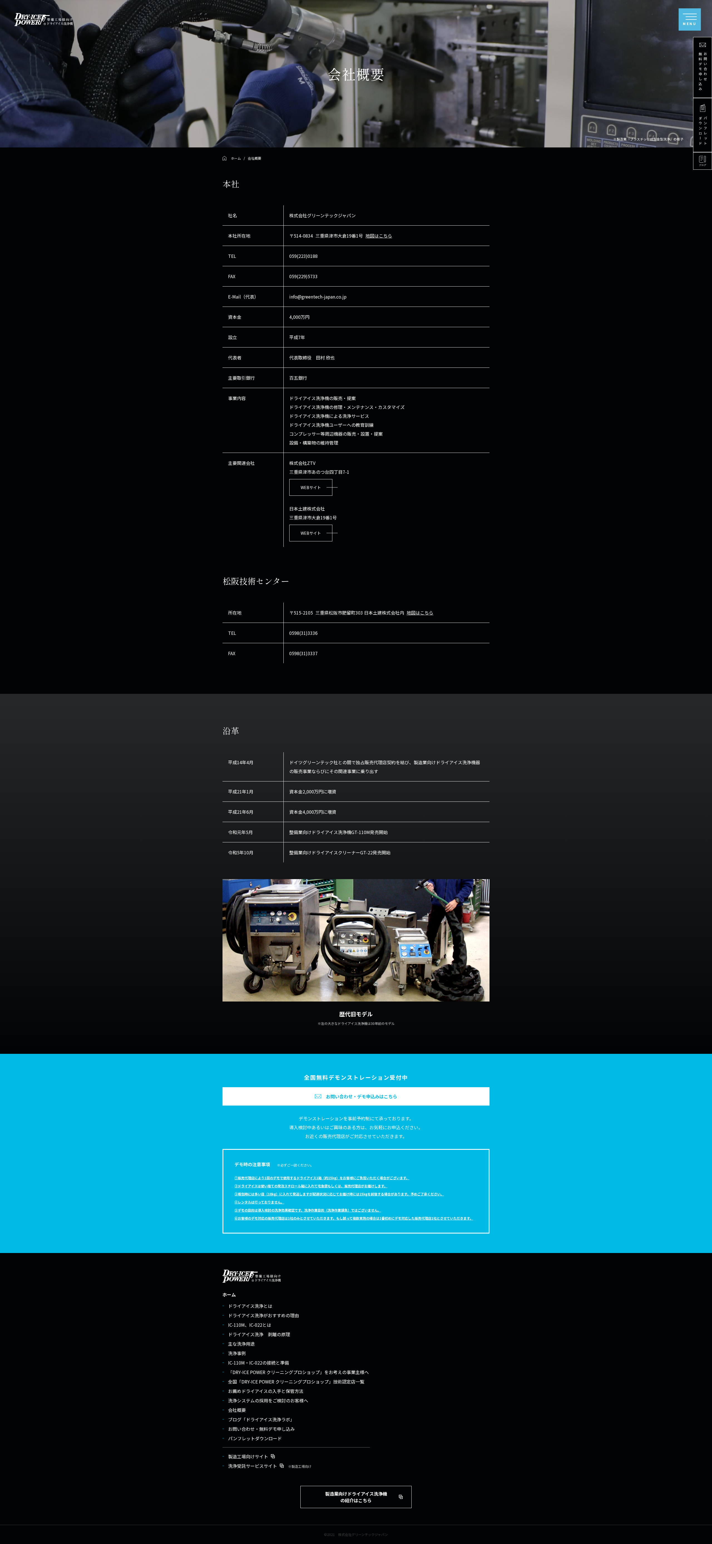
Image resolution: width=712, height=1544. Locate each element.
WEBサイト (311, 487)
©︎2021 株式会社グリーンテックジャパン (356, 1534)
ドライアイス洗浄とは (250, 1306)
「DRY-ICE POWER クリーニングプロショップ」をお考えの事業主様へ (298, 1372)
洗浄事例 (237, 1353)
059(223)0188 (303, 256)
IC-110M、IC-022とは (249, 1324)
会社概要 (237, 1410)
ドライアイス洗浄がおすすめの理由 (263, 1315)
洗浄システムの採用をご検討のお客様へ (268, 1400)
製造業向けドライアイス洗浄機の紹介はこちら (356, 1497)
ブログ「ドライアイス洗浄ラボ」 (261, 1419)
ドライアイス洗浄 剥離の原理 (259, 1334)
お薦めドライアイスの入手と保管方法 (265, 1391)
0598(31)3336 (303, 633)
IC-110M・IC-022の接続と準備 (258, 1362)
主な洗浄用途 (241, 1343)
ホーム (229, 1294)
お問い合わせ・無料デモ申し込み (261, 1428)
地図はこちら (378, 235)
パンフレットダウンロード (255, 1438)
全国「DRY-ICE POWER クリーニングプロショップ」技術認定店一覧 (296, 1381)
